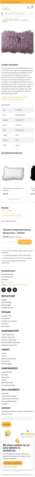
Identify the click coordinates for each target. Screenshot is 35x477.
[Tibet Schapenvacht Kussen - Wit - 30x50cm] (14, 173)
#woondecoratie (17, 99)
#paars (9, 97)
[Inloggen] (28, 7)
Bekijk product (14, 199)
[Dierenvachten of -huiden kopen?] (6, 7)
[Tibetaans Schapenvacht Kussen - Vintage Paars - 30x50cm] (17, 42)
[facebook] (3, 290)
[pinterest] (15, 290)
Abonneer (6, 424)
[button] (9, 156)
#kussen (4, 97)
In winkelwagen (18, 473)
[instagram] (9, 290)
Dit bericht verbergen (13, 463)
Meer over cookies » (10, 467)
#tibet (25, 97)
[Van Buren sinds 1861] (17, 145)
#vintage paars (6, 99)
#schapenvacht (18, 97)
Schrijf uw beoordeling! (12, 215)
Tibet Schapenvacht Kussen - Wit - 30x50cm (13, 189)
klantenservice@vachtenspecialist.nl (16, 285)
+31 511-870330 (9, 282)
